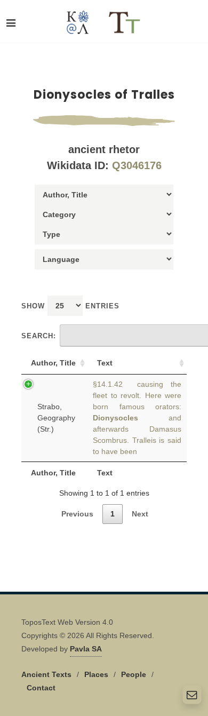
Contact (41, 687)
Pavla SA (86, 649)
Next (140, 514)
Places (96, 674)
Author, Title (53, 363)
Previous (77, 514)
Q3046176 (137, 165)
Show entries (70, 306)
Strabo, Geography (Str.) (56, 417)
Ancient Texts (46, 674)
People (133, 674)
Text (105, 363)
